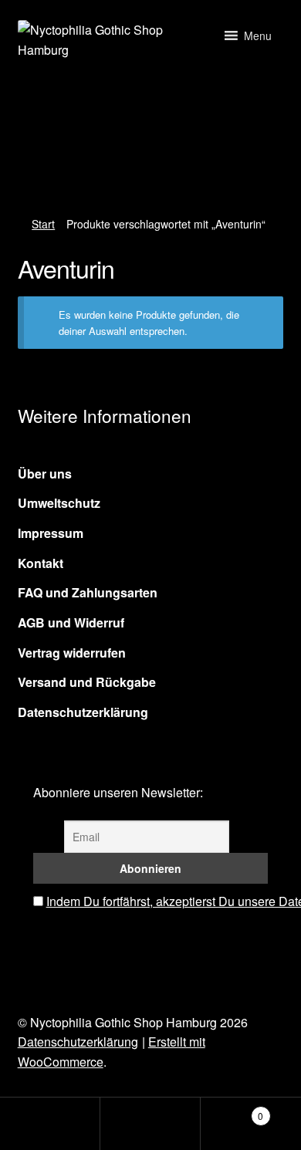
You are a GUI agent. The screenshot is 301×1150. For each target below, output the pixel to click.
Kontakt (40, 563)
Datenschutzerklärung (83, 712)
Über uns (45, 473)
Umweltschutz (59, 503)
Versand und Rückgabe (87, 682)
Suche (150, 1124)
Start (43, 224)
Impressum (50, 533)
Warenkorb (232, 1110)
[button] (258, 35)
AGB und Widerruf (71, 622)
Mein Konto (50, 1124)
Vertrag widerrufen (72, 652)
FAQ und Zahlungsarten (87, 592)
